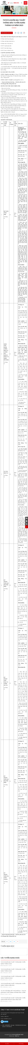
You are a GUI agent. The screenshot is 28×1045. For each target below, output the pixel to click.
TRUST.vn (17, 1036)
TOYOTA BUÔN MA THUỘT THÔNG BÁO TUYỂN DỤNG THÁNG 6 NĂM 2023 (13, 985)
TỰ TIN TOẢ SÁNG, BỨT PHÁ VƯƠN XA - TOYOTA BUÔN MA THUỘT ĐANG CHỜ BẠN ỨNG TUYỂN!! (13, 992)
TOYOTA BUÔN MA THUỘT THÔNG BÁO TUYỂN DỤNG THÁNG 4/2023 (13, 970)
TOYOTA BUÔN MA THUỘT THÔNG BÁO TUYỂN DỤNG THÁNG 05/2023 (13, 978)
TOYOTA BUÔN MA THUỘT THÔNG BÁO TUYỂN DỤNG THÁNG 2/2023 (13, 963)
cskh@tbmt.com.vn (7, 1018)
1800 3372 (6, 1016)
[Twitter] (21, 33)
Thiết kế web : (12, 1036)
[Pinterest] (24, 33)
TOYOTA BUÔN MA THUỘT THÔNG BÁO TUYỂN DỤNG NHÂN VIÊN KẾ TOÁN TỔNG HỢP (13, 999)
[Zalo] (18, 33)
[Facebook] (15, 33)
